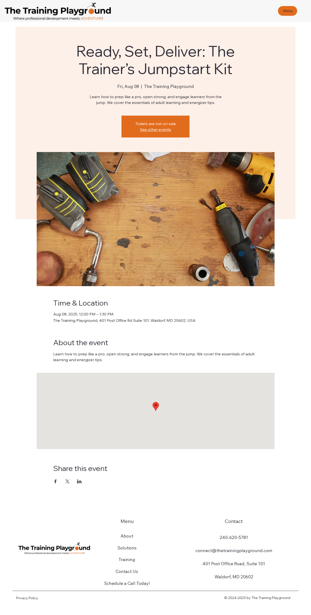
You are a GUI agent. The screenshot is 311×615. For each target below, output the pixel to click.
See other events (155, 129)
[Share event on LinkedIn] (79, 481)
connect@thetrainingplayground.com (234, 550)
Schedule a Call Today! (127, 583)
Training (127, 559)
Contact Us (127, 571)
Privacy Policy (27, 598)
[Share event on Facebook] (55, 481)
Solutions (127, 548)
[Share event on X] (67, 481)
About (127, 536)
